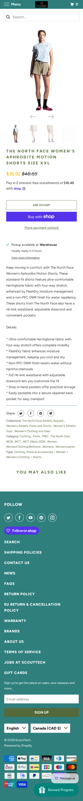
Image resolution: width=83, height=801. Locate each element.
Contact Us (17, 563)
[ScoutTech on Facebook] (20, 517)
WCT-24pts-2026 (34, 441)
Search (12, 542)
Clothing (25, 436)
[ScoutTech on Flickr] (60, 517)
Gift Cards (15, 673)
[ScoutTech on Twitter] (9, 517)
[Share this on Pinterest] (40, 413)
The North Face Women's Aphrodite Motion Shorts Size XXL (40, 157)
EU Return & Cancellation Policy (32, 607)
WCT (18, 441)
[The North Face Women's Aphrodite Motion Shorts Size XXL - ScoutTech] (41, 70)
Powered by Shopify (18, 745)
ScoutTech (23, 740)
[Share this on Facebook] (30, 413)
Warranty (15, 621)
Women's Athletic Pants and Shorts (29, 425)
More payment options (42, 228)
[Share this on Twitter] (20, 413)
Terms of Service (22, 652)
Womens (48, 446)
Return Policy (19, 594)
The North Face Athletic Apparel (43, 420)
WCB (9, 441)
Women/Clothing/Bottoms (23, 446)
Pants (37, 436)
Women (52, 441)
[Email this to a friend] (50, 413)
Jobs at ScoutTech (25, 662)
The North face (60, 436)
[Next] (51, 116)
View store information (25, 257)
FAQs (9, 583)
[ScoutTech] (41, 4)
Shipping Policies (23, 552)
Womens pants (65, 446)
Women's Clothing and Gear (32, 431)
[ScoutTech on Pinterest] (42, 517)
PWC (45, 436)
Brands (12, 631)
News (9, 573)
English (13, 728)
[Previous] (32, 116)
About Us (14, 641)
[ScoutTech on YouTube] (31, 517)
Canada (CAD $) (47, 728)
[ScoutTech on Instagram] (53, 517)
